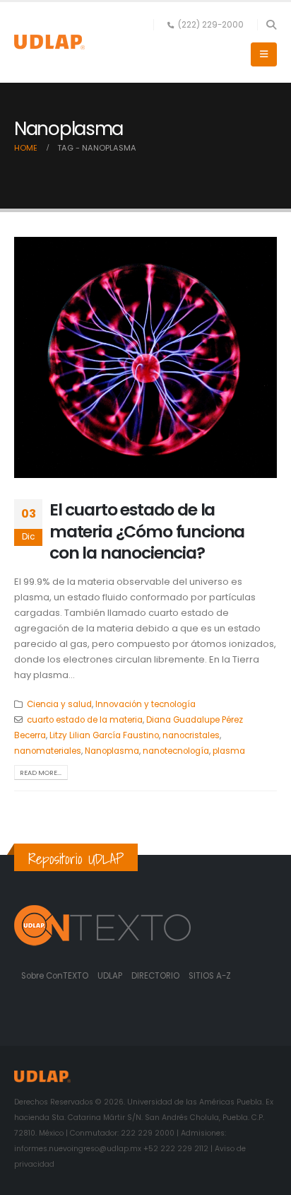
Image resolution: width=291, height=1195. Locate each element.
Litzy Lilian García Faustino (104, 735)
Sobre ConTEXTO (54, 975)
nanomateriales (47, 751)
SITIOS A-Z (210, 975)
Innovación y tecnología (145, 704)
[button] (271, 25)
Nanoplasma (112, 751)
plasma (229, 751)
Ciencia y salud (59, 704)
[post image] (145, 357)
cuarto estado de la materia (85, 719)
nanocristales (191, 735)
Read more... (40, 772)
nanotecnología (176, 751)
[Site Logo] (49, 42)
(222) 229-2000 (211, 24)
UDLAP (110, 975)
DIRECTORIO (156, 975)
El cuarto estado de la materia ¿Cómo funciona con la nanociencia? (146, 531)
